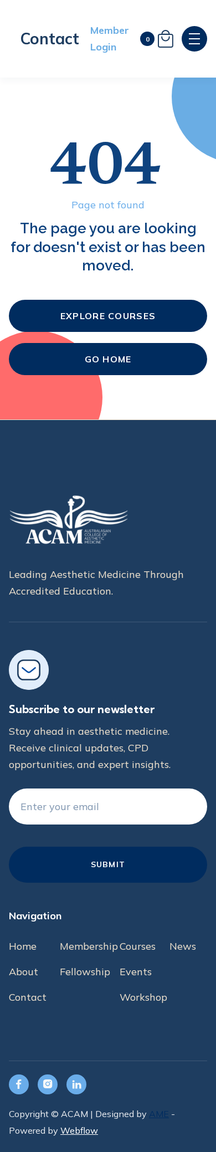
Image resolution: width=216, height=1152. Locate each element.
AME (159, 1113)
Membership (89, 946)
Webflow (79, 1130)
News (182, 946)
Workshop (143, 997)
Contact (49, 38)
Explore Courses (108, 315)
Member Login (109, 38)
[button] (156, 38)
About (23, 971)
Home (23, 946)
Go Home (108, 359)
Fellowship (85, 971)
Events (136, 971)
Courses (138, 946)
